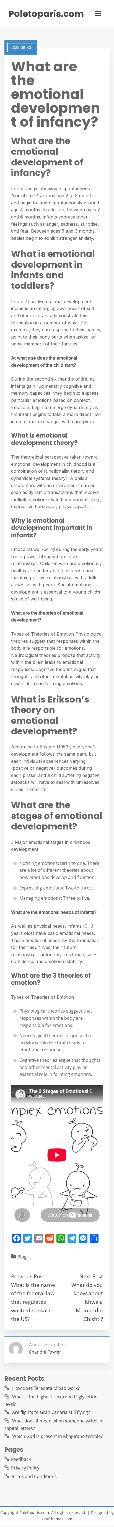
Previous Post (27, 1276)
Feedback (21, 1459)
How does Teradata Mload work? (46, 1388)
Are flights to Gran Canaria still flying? (51, 1412)
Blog (22, 1257)
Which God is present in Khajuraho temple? (57, 1436)
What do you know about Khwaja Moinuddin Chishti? (87, 1302)
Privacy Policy (25, 1468)
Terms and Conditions (34, 1476)
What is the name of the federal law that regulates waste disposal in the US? (33, 1302)
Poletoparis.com (46, 14)
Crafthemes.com (57, 1518)
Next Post (91, 1276)
